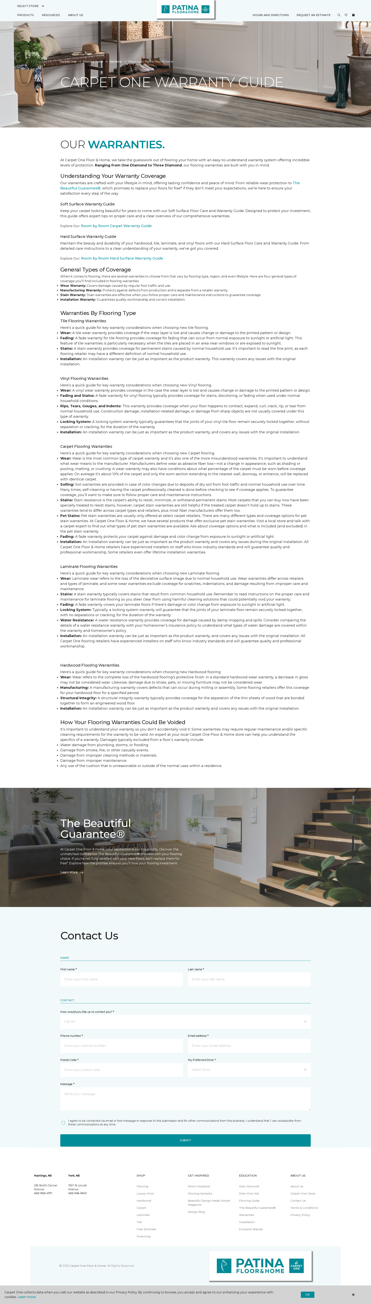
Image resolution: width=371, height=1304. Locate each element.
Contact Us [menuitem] (298, 1200)
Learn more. (26, 1297)
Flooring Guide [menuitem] (249, 1200)
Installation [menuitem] (247, 1222)
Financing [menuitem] (144, 1236)
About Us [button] (75, 15)
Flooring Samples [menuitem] (200, 1193)
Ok (307, 1294)
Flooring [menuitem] (142, 1186)
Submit (185, 1140)
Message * (67, 1084)
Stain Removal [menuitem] (249, 1186)
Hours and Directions (271, 15)
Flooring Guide (93, 61)
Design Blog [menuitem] (196, 1212)
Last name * (196, 969)
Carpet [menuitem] (141, 1208)
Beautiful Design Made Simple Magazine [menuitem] (209, 1202)
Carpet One (68, 61)
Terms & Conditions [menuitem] (304, 1208)
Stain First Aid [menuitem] (249, 1193)
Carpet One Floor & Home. (88, 1266)
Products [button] (25, 15)
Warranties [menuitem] (246, 1215)
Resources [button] (51, 15)
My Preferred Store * (201, 1060)
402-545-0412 (77, 1193)
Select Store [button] (28, 6)
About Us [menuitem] (296, 1186)
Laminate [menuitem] (143, 1215)
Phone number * (71, 1035)
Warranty (115, 61)
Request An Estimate (314, 15)
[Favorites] (346, 15)
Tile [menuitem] (139, 1222)
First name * (68, 969)
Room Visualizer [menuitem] (199, 1186)
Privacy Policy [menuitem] (300, 1215)
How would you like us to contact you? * (87, 1011)
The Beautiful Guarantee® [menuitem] (257, 1208)
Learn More (69, 872)
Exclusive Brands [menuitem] (251, 1229)
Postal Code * (69, 1060)
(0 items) (353, 15)
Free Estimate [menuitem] (146, 1229)
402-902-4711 (43, 1193)
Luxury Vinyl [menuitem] (145, 1193)
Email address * (198, 1035)
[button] (339, 15)
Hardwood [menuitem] (144, 1200)
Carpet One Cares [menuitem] (302, 1193)
